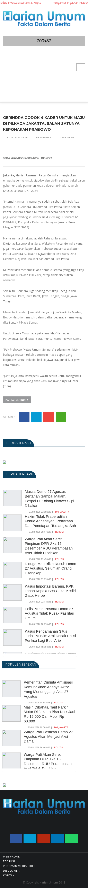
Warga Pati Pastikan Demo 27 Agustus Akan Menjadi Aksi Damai (48, 737)
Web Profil (11, 856)
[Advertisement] (44, 76)
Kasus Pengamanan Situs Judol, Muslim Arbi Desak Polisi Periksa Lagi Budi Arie (50, 636)
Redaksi (9, 861)
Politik (59, 559)
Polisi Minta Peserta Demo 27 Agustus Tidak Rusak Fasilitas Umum (49, 613)
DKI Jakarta (62, 511)
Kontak (9, 875)
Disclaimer (11, 870)
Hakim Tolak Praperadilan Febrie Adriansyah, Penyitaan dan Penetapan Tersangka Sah (50, 521)
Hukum (59, 531)
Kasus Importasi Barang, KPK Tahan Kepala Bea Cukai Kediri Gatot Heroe (50, 591)
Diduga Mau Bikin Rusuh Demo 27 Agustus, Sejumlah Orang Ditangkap (50, 568)
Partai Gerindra (17, 399)
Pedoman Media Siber (19, 866)
